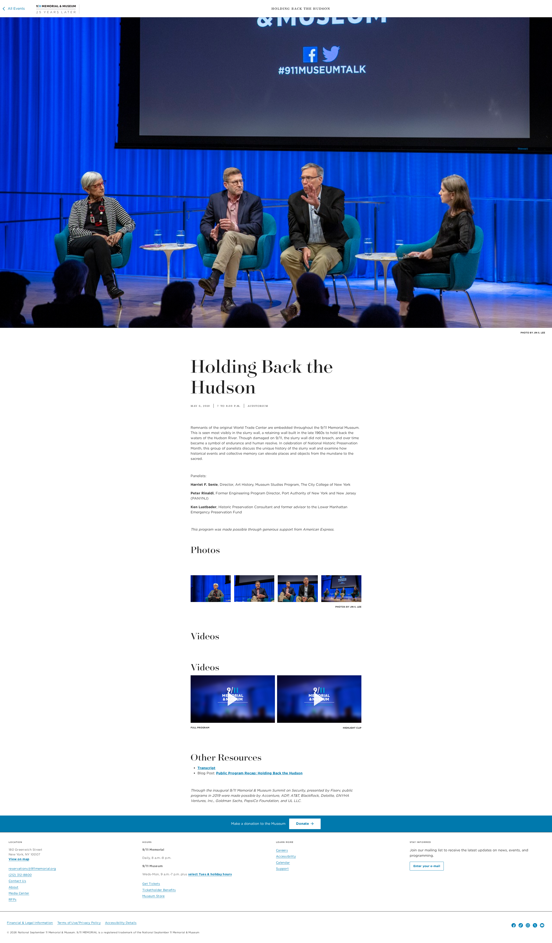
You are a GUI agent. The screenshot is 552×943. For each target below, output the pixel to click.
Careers (282, 850)
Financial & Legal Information (30, 922)
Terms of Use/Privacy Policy (79, 922)
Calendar (283, 862)
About (14, 887)
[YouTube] (542, 925)
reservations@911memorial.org (32, 868)
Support (282, 868)
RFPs (12, 899)
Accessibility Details (120, 922)
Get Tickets (151, 883)
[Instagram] (528, 925)
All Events (16, 8)
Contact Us (17, 881)
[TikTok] (521, 925)
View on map (19, 859)
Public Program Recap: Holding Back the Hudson (259, 773)
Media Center (19, 893)
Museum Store (153, 896)
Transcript (206, 768)
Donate (302, 824)
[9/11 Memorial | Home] (57, 9)
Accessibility (286, 856)
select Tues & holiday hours (210, 874)
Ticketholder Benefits (159, 890)
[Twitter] (535, 925)
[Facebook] (513, 925)
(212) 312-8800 (20, 875)
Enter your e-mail (426, 866)
